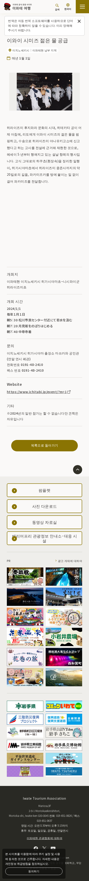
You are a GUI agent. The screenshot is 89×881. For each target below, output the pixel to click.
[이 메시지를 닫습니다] (79, 21)
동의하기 (33, 871)
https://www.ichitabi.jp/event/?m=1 (37, 391)
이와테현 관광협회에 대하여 (44, 838)
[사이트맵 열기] (82, 6)
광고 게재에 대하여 (70, 561)
